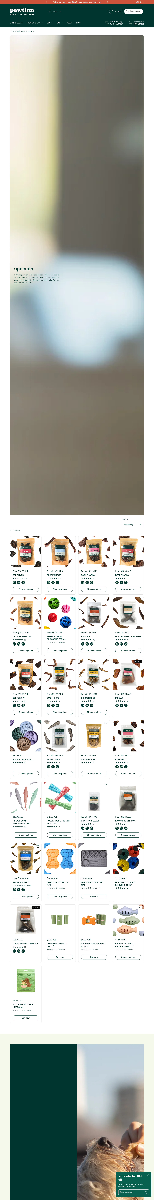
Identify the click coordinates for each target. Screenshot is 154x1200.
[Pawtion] (22, 11)
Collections (21, 31)
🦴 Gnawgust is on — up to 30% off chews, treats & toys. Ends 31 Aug (77, 2)
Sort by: (125, 519)
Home (12, 31)
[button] (133, 11)
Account (118, 11)
